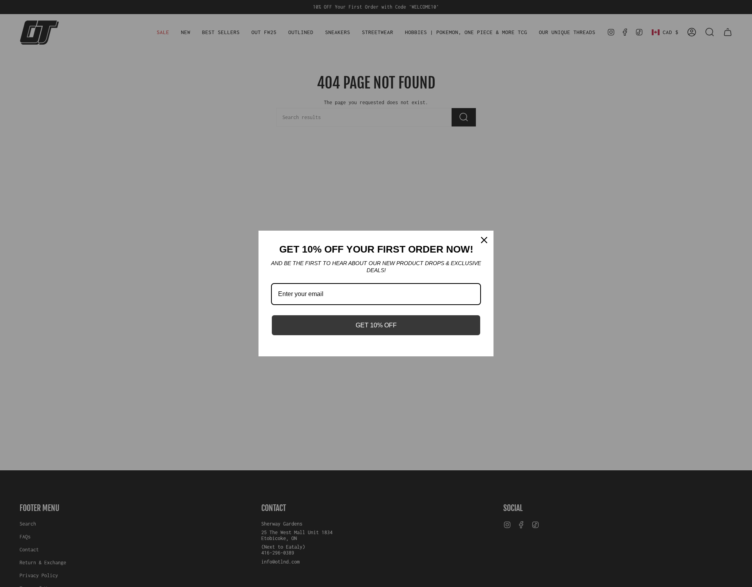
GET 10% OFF (376, 325)
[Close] (484, 240)
